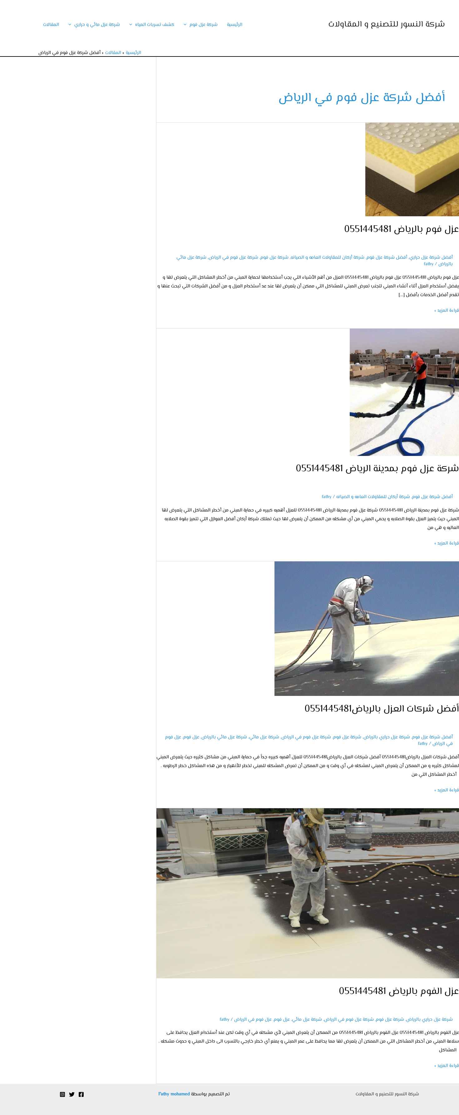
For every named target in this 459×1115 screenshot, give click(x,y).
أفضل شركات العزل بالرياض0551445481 (381, 709)
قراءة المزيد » (446, 310)
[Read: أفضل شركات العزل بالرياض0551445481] (366, 628)
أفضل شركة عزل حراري (431, 257)
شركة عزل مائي (264, 737)
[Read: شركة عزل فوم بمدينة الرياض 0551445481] (404, 392)
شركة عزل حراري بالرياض (386, 737)
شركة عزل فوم (204, 24)
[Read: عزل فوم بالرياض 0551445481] (412, 169)
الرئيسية (234, 24)
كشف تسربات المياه (154, 24)
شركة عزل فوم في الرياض (233, 257)
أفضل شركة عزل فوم (387, 257)
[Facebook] (81, 1094)
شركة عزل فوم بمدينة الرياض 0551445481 (377, 469)
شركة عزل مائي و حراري (97, 24)
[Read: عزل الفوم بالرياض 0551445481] (307, 893)
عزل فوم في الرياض (253, 1019)
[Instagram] (62, 1094)
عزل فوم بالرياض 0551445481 (401, 229)
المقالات (51, 24)
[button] (187, 25)
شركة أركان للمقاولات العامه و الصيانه (327, 257)
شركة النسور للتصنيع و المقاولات (386, 24)
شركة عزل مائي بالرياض (224, 737)
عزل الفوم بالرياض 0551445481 (399, 991)
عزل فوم (191, 737)
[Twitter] (72, 1094)
